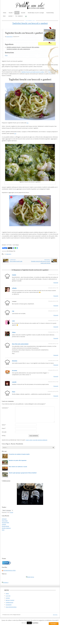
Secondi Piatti (5, 522)
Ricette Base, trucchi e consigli (36, 12)
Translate (11, 512)
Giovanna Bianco (9, 36)
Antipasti (4, 519)
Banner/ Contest (10, 600)
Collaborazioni (9, 602)
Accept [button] (29, 623)
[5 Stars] (6, 251)
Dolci (4, 16)
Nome (4, 425)
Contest (8, 598)
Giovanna (14, 360)
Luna (13, 321)
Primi (17, 12)
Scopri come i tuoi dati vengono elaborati (36, 440)
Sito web (4, 432)
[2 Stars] (3, 251)
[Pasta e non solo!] (30, 5)
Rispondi (56, 282)
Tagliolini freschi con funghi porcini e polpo (32, 72)
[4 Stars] (5, 251)
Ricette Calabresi (6, 528)
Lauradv (14, 382)
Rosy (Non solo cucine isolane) (20, 344)
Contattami (8, 604)
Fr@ (13, 311)
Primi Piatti (8, 254)
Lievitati (10, 16)
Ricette (10, 12)
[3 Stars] (4, 251)
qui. (28, 122)
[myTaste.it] (5, 582)
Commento (5, 408)
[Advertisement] (30, 543)
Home (4, 12)
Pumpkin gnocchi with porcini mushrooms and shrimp (40, 261)
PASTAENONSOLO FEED (9, 570)
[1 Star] (2, 251)
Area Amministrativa (11, 607)
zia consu (14, 370)
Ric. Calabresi (19, 16)
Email (4, 428)
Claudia (14, 275)
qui (15, 133)
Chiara (13, 332)
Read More (35, 623)
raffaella (14, 288)
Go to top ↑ (55, 614)
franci (13, 391)
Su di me (8, 595)
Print (6, 55)
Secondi (23, 12)
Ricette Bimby (50, 12)
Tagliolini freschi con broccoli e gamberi (30, 23)
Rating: (4, 435)
